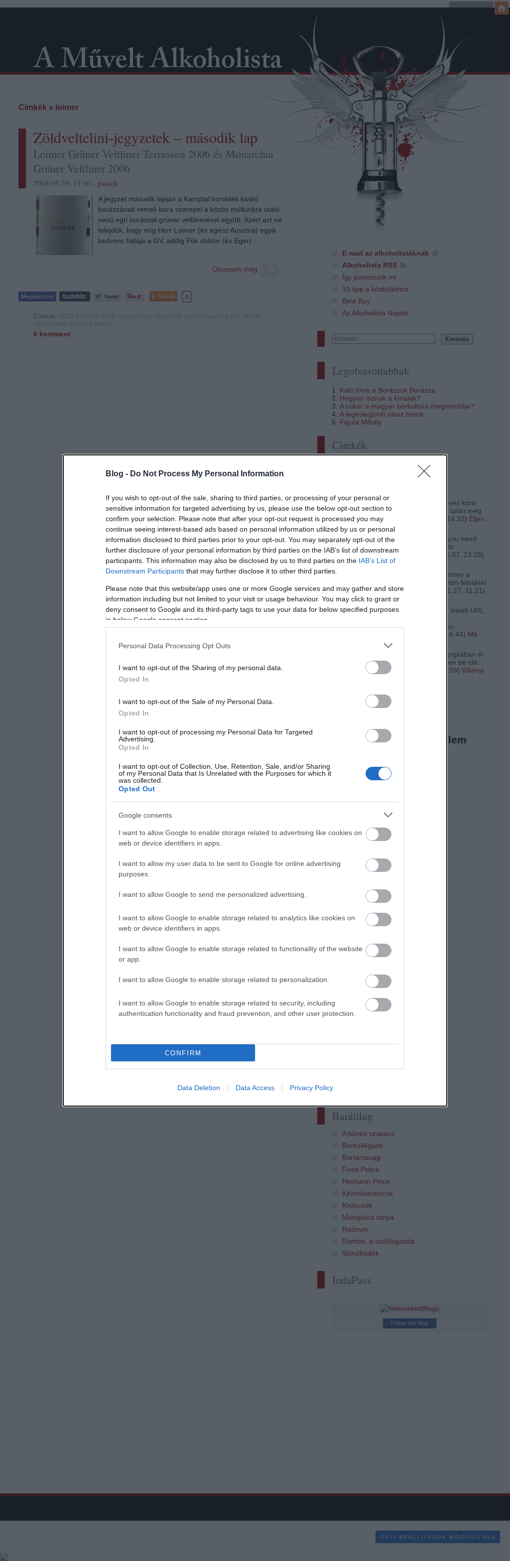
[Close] (427, 474)
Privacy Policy (311, 1088)
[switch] (378, 667)
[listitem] (255, 645)
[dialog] (255, 780)
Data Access (255, 1088)
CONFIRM (183, 1053)
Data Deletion (198, 1088)
